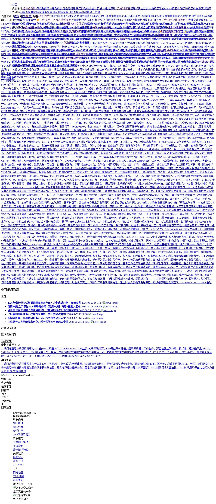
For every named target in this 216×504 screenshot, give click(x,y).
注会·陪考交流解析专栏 (175, 20)
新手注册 (18, 430)
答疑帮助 (18, 446)
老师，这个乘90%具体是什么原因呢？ (129, 367)
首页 (16, 16)
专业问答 (26, 16)
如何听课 (18, 423)
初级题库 (25, 12)
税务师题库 (59, 12)
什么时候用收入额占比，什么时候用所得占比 (177, 367)
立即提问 (7, 341)
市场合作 (18, 461)
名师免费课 (29, 8)
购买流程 (18, 427)
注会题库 (47, 12)
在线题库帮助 (20, 442)
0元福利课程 (123, 8)
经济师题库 (72, 12)
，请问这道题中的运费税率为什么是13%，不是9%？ (30, 363)
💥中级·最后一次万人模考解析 (53, 20)
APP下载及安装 (22, 434)
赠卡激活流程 (20, 449)
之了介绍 (18, 465)
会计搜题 (84, 12)
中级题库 (36, 12)
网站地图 (18, 472)
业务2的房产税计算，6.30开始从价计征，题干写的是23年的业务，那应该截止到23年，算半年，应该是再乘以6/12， (125, 363)
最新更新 (18, 480)
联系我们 (18, 457)
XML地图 (18, 476)
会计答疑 (95, 12)
